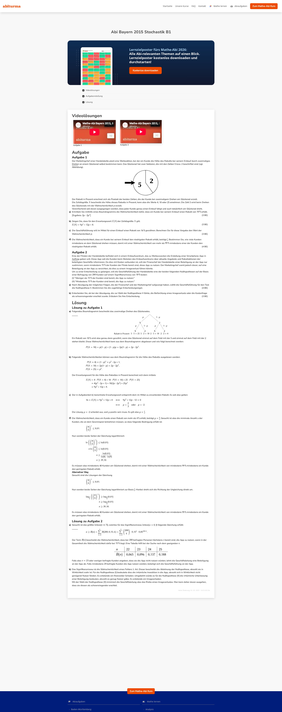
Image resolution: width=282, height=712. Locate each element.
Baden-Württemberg (81, 709)
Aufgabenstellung (94, 96)
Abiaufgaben (241, 6)
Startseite (167, 6)
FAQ (193, 6)
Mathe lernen (220, 6)
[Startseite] (12, 6)
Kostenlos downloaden (145, 70)
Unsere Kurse (182, 6)
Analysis (150, 709)
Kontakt (202, 6)
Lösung (89, 102)
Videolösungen (93, 90)
